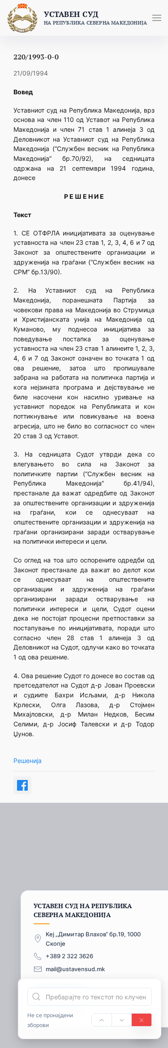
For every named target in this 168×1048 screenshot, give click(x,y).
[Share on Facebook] (22, 785)
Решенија (27, 760)
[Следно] (122, 1020)
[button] (156, 18)
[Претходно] (101, 1020)
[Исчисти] (141, 1020)
